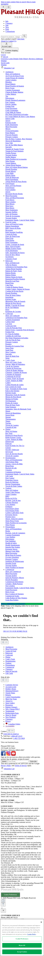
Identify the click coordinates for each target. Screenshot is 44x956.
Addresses (39, 59)
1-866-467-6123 (16, 736)
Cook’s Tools (10, 659)
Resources (9, 705)
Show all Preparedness (13, 529)
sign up (5, 57)
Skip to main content (8, 2)
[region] (22, 937)
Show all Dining (11, 431)
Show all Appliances (12, 74)
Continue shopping (11, 50)
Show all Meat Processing (14, 198)
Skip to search (21, 2)
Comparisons (10, 31)
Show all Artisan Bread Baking (16, 167)
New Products (10, 717)
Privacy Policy (6, 766)
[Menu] (8, 7)
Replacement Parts (12, 713)
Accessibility (10, 726)
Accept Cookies (22, 952)
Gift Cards (9, 673)
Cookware (9, 655)
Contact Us (12, 41)
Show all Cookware (12, 316)
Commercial (9, 667)
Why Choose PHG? (12, 709)
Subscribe (33, 761)
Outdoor (8, 663)
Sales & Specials (11, 671)
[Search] (24, 36)
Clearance (9, 23)
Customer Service (11, 685)
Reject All (22, 945)
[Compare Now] (3, 901)
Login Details (13, 59)
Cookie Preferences (10, 895)
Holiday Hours (10, 689)
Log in (3, 55)
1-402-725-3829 (19, 738)
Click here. (21, 39)
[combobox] (11, 37)
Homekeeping (10, 661)
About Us (4, 41)
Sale (6, 25)
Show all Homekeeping (13, 460)
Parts (7, 29)
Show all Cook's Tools (13, 362)
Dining (7, 657)
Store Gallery (10, 703)
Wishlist (4, 61)
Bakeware (9, 653)
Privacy (8, 721)
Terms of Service (21, 766)
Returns (8, 695)
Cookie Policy (31, 934)
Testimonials (9, 711)
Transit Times (10, 693)
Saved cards (5, 63)
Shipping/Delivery (12, 691)
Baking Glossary (11, 707)
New (7, 27)
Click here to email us (11, 734)
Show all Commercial (13, 572)
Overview (4, 59)
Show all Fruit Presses (13, 186)
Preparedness (10, 665)
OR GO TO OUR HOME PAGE (15, 631)
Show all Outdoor (11, 490)
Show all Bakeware (12, 263)
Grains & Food (10, 651)
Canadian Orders (14, 724)
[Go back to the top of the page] (3, 904)
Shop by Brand (10, 715)
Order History (24, 59)
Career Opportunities (12, 697)
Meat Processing (11, 649)
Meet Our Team (11, 699)
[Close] (2, 771)
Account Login (10, 687)
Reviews (32, 59)
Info (6, 21)
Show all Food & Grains (14, 224)
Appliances (9, 647)
